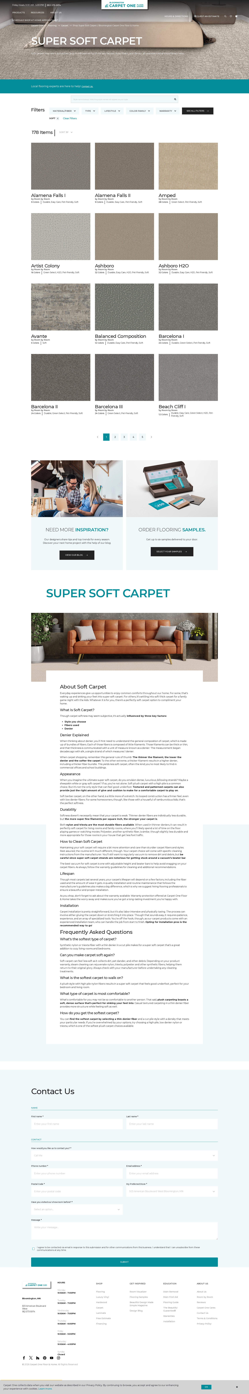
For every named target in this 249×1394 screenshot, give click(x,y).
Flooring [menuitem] (100, 1291)
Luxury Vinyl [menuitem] (102, 1297)
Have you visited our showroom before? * (51, 1202)
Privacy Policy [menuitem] (204, 1323)
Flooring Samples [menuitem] (139, 1297)
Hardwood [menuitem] (101, 1302)
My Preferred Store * (136, 1184)
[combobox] (121, 99)
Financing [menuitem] (101, 1323)
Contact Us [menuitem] (202, 1313)
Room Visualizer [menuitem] (138, 1291)
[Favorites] (231, 16)
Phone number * (39, 1166)
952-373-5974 (54, 5)
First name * (37, 1116)
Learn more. (45, 1388)
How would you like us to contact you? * (51, 1148)
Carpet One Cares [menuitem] (206, 1307)
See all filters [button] (195, 111)
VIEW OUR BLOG (74, 555)
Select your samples (169, 551)
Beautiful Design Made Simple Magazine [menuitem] (141, 1304)
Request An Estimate (206, 16)
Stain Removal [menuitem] (170, 1291)
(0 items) (236, 16)
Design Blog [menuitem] (136, 1310)
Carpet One (37, 25)
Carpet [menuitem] (99, 1307)
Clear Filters (70, 118)
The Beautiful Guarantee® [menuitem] (170, 1309)
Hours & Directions (176, 16)
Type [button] (88, 111)
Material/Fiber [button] (62, 111)
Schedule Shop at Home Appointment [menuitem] (35, 20)
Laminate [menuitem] (101, 1313)
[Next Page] (151, 437)
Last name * (132, 1116)
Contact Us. (87, 86)
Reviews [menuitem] (201, 1302)
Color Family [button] (138, 111)
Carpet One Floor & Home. (43, 1364)
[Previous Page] (97, 437)
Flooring (52, 25)
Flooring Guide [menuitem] (171, 1302)
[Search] (175, 99)
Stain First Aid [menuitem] (170, 1297)
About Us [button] (56, 12)
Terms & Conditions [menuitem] (207, 1318)
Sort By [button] (63, 132)
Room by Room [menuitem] (205, 1297)
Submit (124, 1262)
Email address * (134, 1166)
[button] (225, 16)
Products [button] (18, 12)
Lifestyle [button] (110, 111)
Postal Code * (38, 1184)
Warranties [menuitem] (169, 1316)
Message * (36, 1220)
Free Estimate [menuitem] (103, 1318)
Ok (206, 1387)
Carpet (64, 25)
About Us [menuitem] (201, 1291)
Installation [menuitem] (169, 1321)
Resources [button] (37, 12)
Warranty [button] (165, 111)
